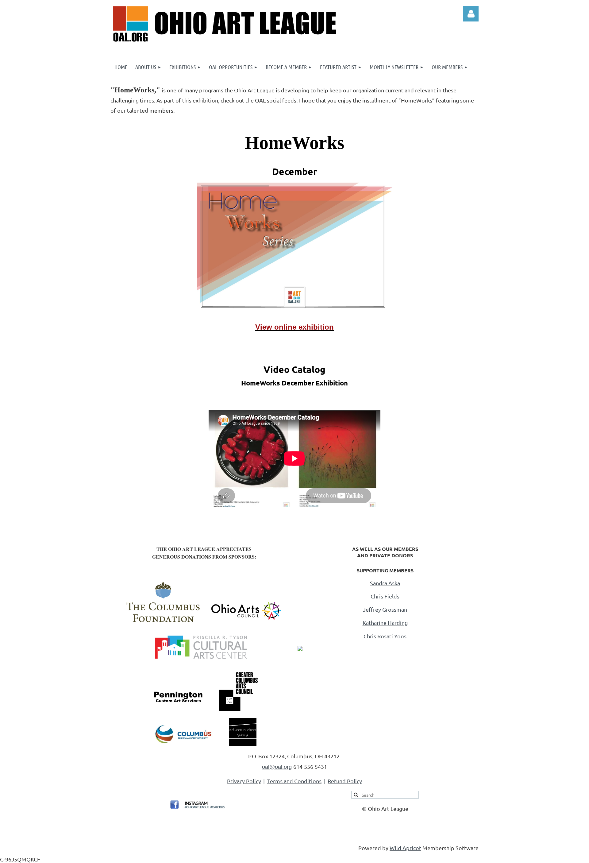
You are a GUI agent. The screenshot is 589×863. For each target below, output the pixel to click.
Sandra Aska (385, 583)
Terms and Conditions (294, 781)
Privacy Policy (244, 781)
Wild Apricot (405, 848)
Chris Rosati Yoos (385, 636)
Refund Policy (345, 781)
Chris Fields (385, 596)
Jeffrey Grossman (385, 609)
